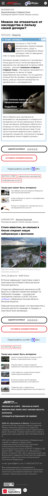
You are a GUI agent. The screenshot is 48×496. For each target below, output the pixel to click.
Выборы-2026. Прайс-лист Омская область (23, 410)
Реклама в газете (30, 406)
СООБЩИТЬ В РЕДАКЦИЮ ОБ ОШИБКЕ (19, 416)
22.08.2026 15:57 (7, 219)
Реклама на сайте (11, 406)
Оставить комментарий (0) (19, 158)
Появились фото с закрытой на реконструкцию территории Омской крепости (28, 388)
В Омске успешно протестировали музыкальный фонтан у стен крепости (25, 381)
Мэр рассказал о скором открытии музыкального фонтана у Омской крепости (27, 366)
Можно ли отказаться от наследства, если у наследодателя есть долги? (27, 207)
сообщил (5, 299)
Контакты (7, 413)
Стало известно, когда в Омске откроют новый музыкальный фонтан (25, 373)
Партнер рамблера (21, 484)
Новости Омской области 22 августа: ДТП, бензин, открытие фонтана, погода (26, 358)
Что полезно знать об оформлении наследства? (19, 101)
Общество (16, 35)
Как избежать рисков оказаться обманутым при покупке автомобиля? (27, 192)
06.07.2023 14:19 (7, 10)
